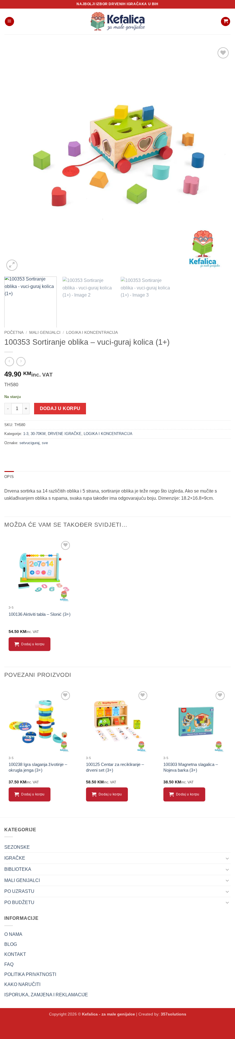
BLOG (10, 944)
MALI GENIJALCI (44, 332)
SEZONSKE (17, 847)
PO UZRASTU (19, 891)
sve (45, 443)
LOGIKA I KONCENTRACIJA (92, 332)
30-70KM (38, 434)
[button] (9, 21)
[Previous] (16, 159)
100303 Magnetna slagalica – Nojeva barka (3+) (190, 767)
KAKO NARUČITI (22, 984)
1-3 (25, 434)
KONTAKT (15, 954)
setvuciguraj (29, 443)
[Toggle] (227, 858)
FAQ (8, 964)
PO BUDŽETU (19, 902)
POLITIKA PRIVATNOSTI (30, 974)
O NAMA (13, 934)
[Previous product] (20, 361)
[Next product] (9, 361)
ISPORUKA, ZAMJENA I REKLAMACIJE (46, 994)
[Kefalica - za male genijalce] (117, 21)
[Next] (219, 159)
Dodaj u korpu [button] (33, 644)
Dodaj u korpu (60, 408)
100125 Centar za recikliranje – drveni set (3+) (115, 767)
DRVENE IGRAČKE (64, 434)
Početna (13, 332)
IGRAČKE (14, 858)
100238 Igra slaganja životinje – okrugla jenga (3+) (38, 767)
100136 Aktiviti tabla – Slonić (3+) (39, 614)
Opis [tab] (9, 477)
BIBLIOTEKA (17, 869)
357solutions (173, 1014)
